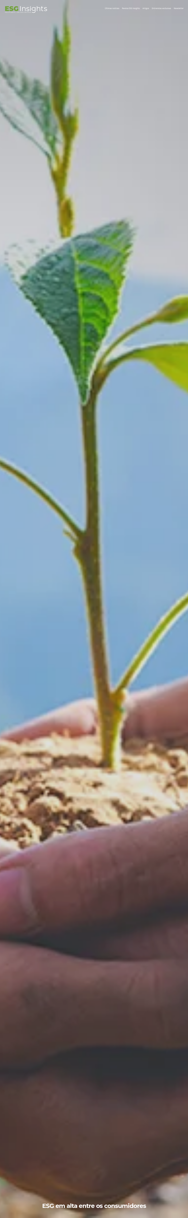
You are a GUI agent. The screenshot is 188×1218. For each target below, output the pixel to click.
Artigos (146, 8)
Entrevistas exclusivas (161, 8)
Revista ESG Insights (131, 8)
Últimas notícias (112, 8)
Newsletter (179, 8)
